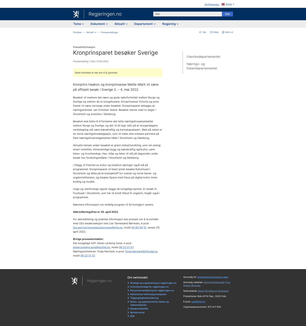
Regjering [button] (169, 24)
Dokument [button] (98, 24)
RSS (132, 316)
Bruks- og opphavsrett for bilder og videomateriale (149, 303)
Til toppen (119, 264)
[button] (91, 32)
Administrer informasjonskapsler (148, 294)
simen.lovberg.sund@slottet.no (91, 247)
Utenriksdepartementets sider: (213, 277)
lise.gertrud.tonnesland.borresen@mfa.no (98, 227)
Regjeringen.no (105, 14)
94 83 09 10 (138, 227)
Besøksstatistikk (139, 308)
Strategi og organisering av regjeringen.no (153, 283)
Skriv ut (229, 32)
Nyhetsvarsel (137, 312)
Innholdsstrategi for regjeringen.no (149, 286)
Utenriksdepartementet (203, 57)
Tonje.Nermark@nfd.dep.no (141, 251)
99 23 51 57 (126, 247)
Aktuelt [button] (119, 24)
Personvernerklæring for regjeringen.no (152, 290)
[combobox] (187, 14)
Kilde (216, 32)
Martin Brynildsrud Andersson (213, 290)
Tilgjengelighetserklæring (144, 298)
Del (204, 32)
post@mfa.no (198, 301)
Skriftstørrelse (212, 4)
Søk (227, 14)
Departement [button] (143, 24)
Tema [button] (77, 24)
